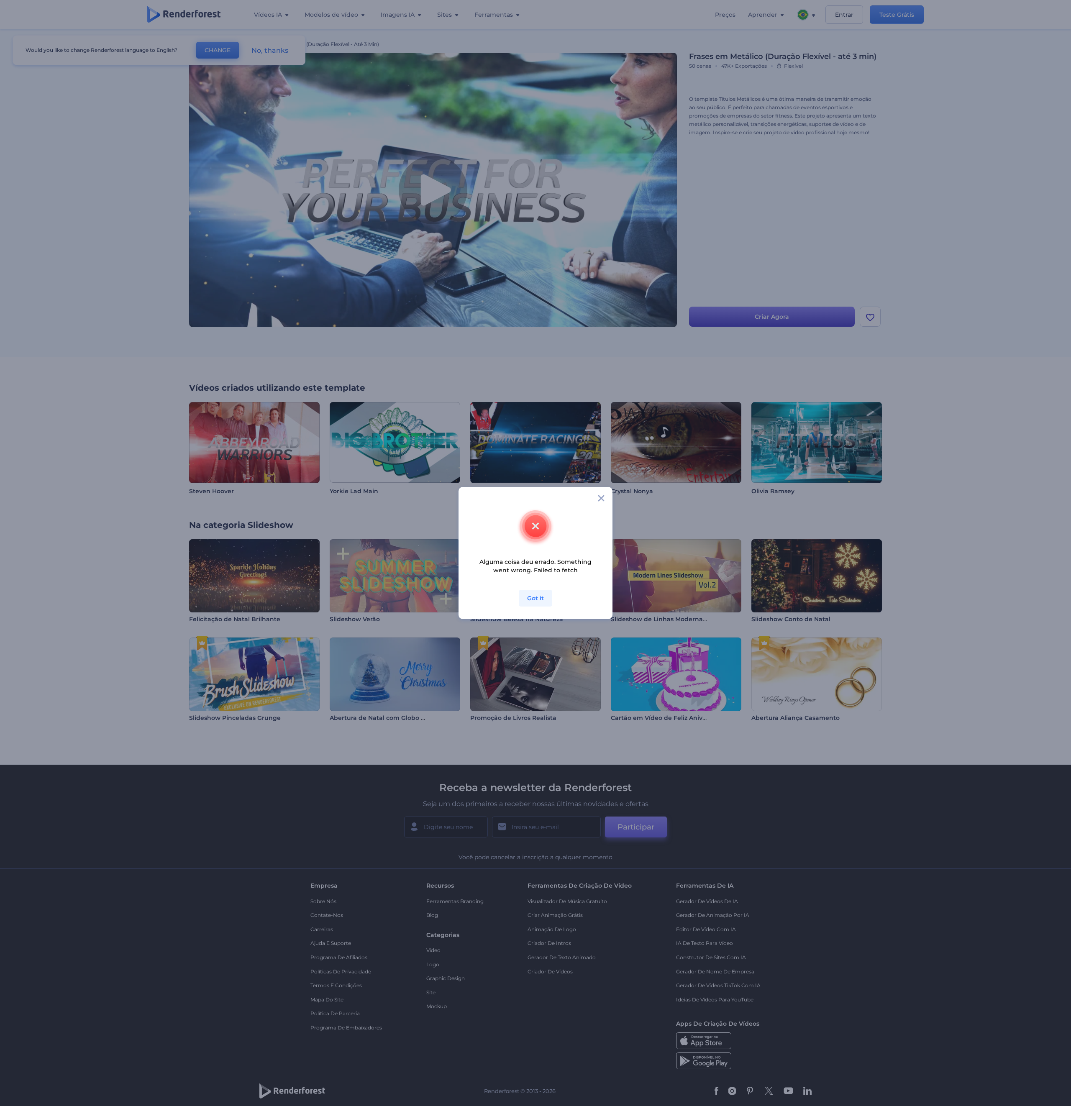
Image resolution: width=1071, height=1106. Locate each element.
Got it (535, 598)
